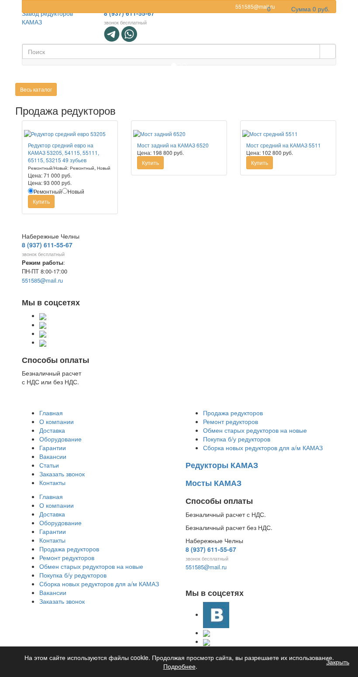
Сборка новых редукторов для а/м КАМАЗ (263, 447)
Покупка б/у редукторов (236, 438)
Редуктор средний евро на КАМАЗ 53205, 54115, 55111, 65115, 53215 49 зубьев (63, 152)
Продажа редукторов (233, 412)
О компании (56, 421)
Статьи (49, 465)
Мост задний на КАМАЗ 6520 (173, 145)
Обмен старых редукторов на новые (255, 430)
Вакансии (52, 456)
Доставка (52, 430)
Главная (51, 412)
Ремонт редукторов (230, 421)
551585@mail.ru (42, 280)
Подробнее (179, 666)
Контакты (52, 482)
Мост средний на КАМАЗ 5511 (283, 145)
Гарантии (52, 447)
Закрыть (337, 661)
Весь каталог (36, 89)
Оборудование (60, 438)
